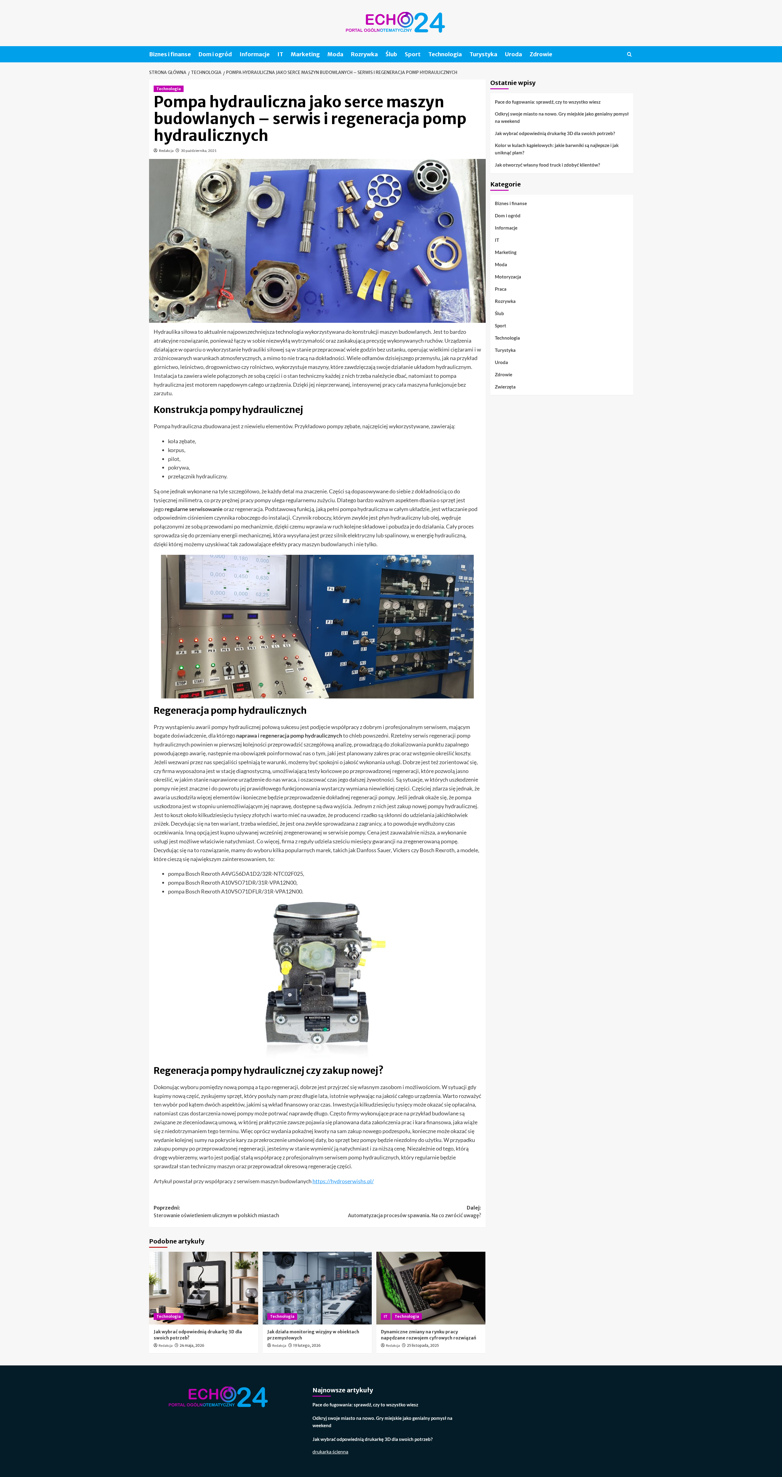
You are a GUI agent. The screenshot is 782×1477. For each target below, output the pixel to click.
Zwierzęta (505, 386)
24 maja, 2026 (192, 1345)
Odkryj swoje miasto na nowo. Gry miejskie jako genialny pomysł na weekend (562, 117)
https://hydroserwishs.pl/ (343, 1181)
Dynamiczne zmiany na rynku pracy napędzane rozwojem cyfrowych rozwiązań (428, 1335)
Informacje (254, 54)
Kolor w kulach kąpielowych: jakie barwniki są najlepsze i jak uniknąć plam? (557, 148)
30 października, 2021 (199, 150)
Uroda (513, 54)
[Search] (629, 54)
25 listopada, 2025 (423, 1345)
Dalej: (414, 1212)
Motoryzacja (508, 276)
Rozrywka (364, 54)
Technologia (445, 54)
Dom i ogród (215, 54)
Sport (413, 54)
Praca (500, 288)
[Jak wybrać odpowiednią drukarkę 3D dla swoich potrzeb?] (203, 1288)
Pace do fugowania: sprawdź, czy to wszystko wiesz (548, 102)
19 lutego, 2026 (307, 1345)
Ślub (391, 54)
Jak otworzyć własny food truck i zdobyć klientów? (547, 165)
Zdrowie (541, 54)
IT (280, 54)
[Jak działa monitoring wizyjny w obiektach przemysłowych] (317, 1288)
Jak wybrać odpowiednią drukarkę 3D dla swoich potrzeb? (555, 133)
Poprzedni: (216, 1212)
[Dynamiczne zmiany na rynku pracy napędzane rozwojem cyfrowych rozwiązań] (430, 1288)
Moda (335, 54)
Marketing (305, 54)
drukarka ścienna (330, 1451)
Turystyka (483, 54)
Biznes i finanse (170, 54)
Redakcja (166, 150)
